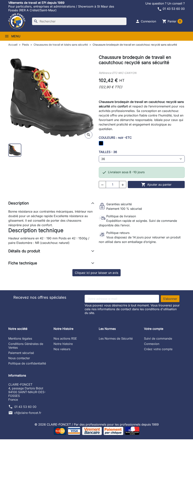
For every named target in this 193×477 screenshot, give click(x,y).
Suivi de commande (158, 338)
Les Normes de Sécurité (116, 338)
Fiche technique (22, 263)
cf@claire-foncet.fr (27, 413)
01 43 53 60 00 (171, 9)
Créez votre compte (158, 349)
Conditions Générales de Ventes (25, 345)
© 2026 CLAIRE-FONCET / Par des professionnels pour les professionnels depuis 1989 (96, 424)
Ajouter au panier (156, 184)
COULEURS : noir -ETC (115, 137)
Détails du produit (24, 251)
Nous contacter (19, 358)
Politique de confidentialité (27, 363)
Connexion (151, 344)
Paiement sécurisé (21, 353)
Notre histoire (63, 344)
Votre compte (153, 329)
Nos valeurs (62, 349)
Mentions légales (20, 338)
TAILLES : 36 (108, 152)
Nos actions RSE (65, 338)
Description (18, 203)
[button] (145, 21)
